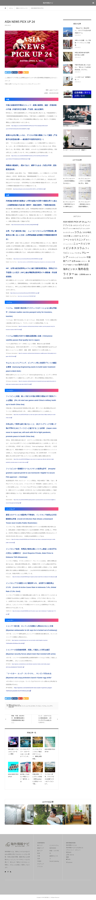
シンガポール (76, 236)
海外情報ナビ (48, 3)
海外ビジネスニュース (14, 704)
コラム (78, 232)
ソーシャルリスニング (74, 239)
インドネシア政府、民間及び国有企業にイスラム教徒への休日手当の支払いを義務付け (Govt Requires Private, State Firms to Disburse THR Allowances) (31, 553)
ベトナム (44, 706)
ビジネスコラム (75, 248)
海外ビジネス (70, 269)
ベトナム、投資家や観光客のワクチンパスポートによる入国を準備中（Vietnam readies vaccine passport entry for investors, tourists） (31, 312)
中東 (38, 856)
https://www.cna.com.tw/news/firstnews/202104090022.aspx (27, 258)
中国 (10, 707)
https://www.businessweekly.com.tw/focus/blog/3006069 (24, 224)
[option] (19, 814)
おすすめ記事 (48, 802)
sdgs (85, 222)
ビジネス (33, 706)
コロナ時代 (86, 232)
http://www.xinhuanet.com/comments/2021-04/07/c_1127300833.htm (28, 189)
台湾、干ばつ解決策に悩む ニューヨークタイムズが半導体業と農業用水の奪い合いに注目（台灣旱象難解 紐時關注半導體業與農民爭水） (31, 235)
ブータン (72, 253)
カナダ (72, 232)
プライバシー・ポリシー (73, 850)
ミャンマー (49, 706)
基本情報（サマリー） (82, 261)
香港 (71, 278)
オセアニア (79, 228)
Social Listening (54, 861)
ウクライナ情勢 (71, 228)
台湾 (12, 707)
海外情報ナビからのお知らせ (74, 847)
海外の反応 (83, 264)
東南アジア (71, 265)
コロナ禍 (66, 236)
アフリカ (40, 866)
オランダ (85, 228)
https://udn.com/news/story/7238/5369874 (26, 296)
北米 (38, 858)
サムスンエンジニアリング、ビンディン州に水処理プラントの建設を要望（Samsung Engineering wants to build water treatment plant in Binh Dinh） (31, 367)
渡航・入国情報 (80, 274)
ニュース (28, 706)
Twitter (68, 859)
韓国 (68, 278)
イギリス (76, 225)
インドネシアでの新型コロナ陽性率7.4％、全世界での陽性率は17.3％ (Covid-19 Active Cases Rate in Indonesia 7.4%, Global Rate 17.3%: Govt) (31, 587)
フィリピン (38, 706)
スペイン (85, 236)
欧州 (76, 265)
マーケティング (73, 257)
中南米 (39, 861)
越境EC (87, 274)
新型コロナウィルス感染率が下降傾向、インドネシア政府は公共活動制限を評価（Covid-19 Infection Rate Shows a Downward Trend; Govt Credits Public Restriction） (31, 519)
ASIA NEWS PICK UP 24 (15, 706)
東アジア (40, 845)
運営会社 (68, 852)
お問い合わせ (70, 854)
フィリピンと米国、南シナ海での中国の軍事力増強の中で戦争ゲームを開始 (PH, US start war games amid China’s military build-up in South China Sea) (31, 400)
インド (23, 706)
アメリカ (68, 225)
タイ (87, 240)
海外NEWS (53, 848)
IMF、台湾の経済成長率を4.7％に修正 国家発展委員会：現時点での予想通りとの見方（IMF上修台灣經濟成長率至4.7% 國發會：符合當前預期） (31, 272)
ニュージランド (69, 244)
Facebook (69, 862)
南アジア (67, 261)
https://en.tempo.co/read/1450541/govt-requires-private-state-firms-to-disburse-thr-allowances (34, 576)
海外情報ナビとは (71, 845)
